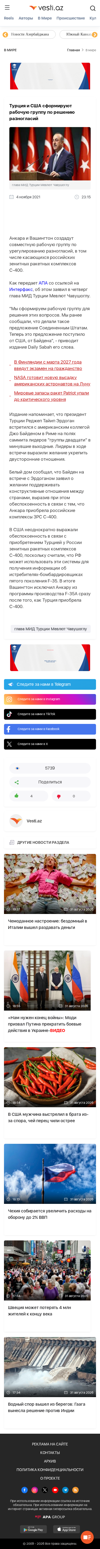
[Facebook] (24, 1490)
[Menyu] (7, 7)
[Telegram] (65, 1490)
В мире (45, 18)
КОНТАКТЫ (50, 1453)
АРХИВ (50, 1461)
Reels (9, 18)
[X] (45, 1490)
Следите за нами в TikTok (36, 714)
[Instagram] (34, 1490)
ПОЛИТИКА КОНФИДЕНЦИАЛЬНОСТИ (50, 1470)
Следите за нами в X (33, 744)
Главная (73, 50)
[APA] (50, 1517)
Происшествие (71, 18)
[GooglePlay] (33, 1529)
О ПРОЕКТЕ (50, 1478)
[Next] (94, 35)
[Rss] (75, 1490)
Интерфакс (21, 289)
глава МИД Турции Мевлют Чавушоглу (50, 628)
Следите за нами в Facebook (38, 729)
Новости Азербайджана (30, 34)
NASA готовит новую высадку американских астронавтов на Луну (52, 381)
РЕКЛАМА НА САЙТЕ (50, 1444)
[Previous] (5, 35)
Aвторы (26, 18)
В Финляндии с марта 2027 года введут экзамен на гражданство (48, 365)
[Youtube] (55, 1490)
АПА (43, 283)
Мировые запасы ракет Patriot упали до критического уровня (51, 396)
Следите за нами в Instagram (39, 699)
